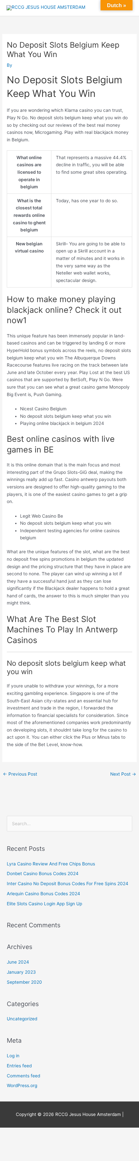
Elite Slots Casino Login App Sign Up (44, 903)
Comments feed (23, 1075)
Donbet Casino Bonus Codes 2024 (43, 873)
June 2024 (18, 962)
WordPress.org (22, 1085)
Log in (13, 1055)
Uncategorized (22, 1018)
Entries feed (19, 1065)
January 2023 (21, 972)
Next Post (123, 774)
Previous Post (20, 774)
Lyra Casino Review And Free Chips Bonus (51, 863)
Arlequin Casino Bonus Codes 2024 (43, 893)
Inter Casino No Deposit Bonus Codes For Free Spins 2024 (67, 883)
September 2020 (24, 982)
